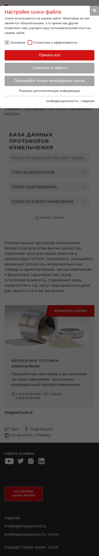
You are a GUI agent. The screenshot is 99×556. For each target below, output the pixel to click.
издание (88, 101)
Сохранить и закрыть (49, 68)
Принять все (49, 55)
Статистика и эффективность (55, 43)
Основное (17, 43)
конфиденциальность (62, 101)
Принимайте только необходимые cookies (49, 81)
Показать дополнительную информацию (49, 91)
